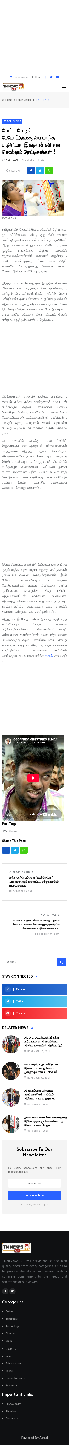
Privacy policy (13, 1404)
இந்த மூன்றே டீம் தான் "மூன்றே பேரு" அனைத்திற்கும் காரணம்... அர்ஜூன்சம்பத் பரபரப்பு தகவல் (34, 881)
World (9, 1340)
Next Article (49, 915)
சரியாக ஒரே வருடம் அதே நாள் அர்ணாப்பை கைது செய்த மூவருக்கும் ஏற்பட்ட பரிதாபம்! (41, 1068)
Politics (10, 1311)
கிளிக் (49, 656)
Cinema (10, 1333)
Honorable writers (16, 1378)
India (8, 1356)
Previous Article (22, 872)
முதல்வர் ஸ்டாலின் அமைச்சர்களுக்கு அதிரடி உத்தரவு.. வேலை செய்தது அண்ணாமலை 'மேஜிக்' (45, 1121)
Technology (12, 1326)
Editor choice (13, 1363)
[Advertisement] (34, 36)
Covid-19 (11, 1349)
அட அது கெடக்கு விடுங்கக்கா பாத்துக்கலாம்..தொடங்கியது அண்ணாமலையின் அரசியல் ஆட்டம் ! (45, 1042)
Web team (11, 160)
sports (9, 1371)
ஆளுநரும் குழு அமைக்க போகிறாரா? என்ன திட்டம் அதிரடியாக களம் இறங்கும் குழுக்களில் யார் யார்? (39, 1095)
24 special (11, 1385)
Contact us (12, 1418)
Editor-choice (23, 99)
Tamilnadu (12, 1319)
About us (11, 1411)
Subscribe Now (35, 1195)
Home (8, 99)
